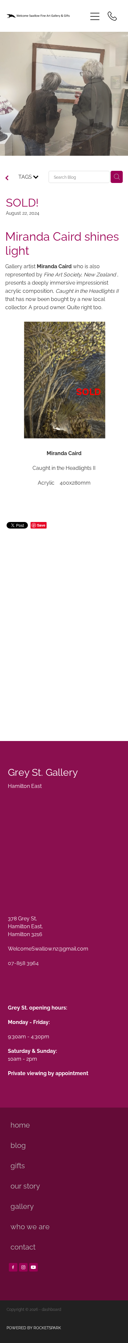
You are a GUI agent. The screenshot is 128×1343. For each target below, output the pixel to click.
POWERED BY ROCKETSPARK (34, 1327)
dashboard (51, 1309)
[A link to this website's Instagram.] (23, 1267)
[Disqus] (64, 627)
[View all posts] (7, 178)
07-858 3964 (23, 962)
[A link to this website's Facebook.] (13, 1267)
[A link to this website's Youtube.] (33, 1267)
